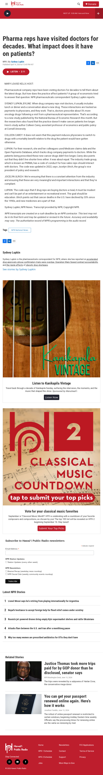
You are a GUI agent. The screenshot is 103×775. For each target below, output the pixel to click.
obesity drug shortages (36, 265)
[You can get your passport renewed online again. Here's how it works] (23, 704)
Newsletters (64, 745)
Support (62, 757)
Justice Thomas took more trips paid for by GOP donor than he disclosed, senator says (69, 668)
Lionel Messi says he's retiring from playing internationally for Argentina (43, 601)
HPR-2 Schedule (45, 757)
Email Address (12, 549)
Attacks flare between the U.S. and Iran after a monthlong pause (39, 628)
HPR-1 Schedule (45, 751)
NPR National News (19, 230)
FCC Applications (87, 745)
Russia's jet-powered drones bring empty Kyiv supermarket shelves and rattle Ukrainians (51, 619)
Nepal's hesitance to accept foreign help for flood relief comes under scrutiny (45, 610)
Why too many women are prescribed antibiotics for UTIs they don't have (43, 637)
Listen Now (51, 397)
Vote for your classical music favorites (51, 511)
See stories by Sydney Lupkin (19, 269)
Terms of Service (87, 751)
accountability (91, 262)
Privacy (83, 757)
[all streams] (99, 13)
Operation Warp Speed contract (69, 262)
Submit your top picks (51, 528)
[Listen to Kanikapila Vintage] (51, 328)
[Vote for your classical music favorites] (51, 456)
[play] (7, 13)
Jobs (40, 763)
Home (40, 745)
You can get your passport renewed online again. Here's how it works (67, 701)
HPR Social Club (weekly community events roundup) (30, 574)
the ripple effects (14, 265)
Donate (92, 4)
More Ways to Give (67, 763)
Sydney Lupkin (17, 61)
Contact (62, 751)
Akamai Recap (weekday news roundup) (24, 571)
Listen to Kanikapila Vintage (51, 383)
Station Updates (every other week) (22, 562)
